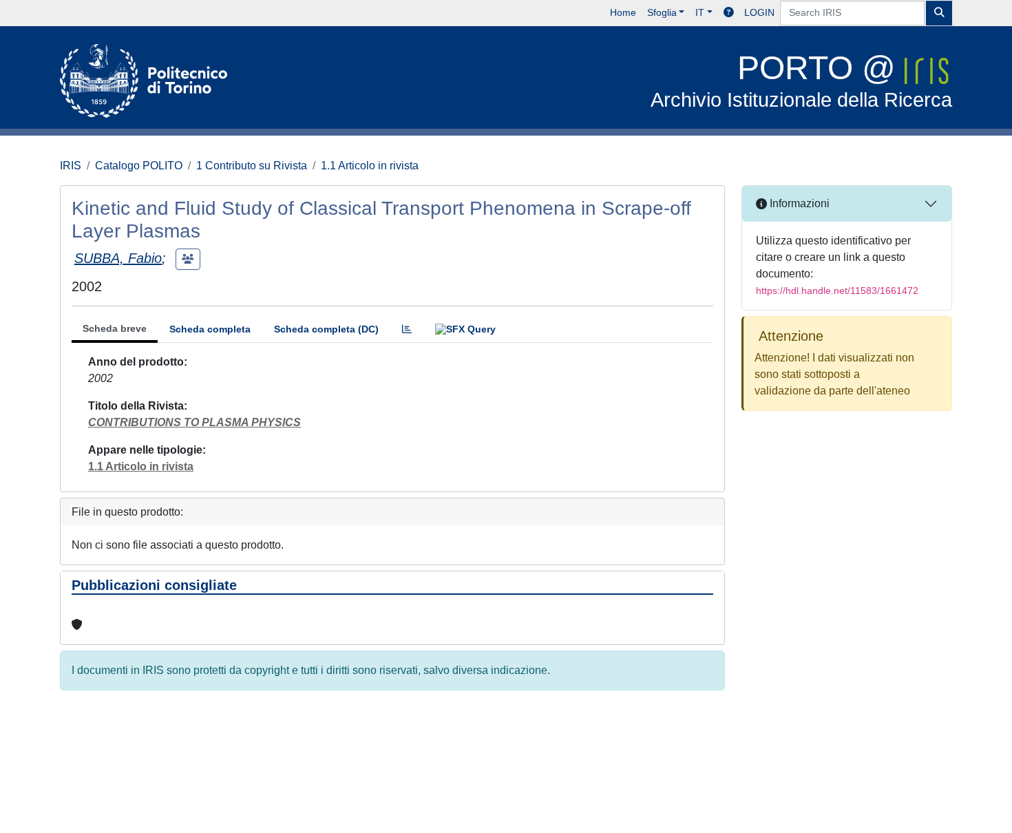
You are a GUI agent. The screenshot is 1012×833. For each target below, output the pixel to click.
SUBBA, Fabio (118, 258)
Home (623, 12)
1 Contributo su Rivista (251, 165)
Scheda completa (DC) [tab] (326, 329)
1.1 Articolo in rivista (370, 165)
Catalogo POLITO (138, 165)
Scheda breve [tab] (115, 328)
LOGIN (759, 12)
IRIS (70, 165)
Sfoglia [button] (662, 12)
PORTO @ (801, 80)
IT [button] (699, 12)
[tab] (406, 329)
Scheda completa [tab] (210, 329)
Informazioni (798, 203)
